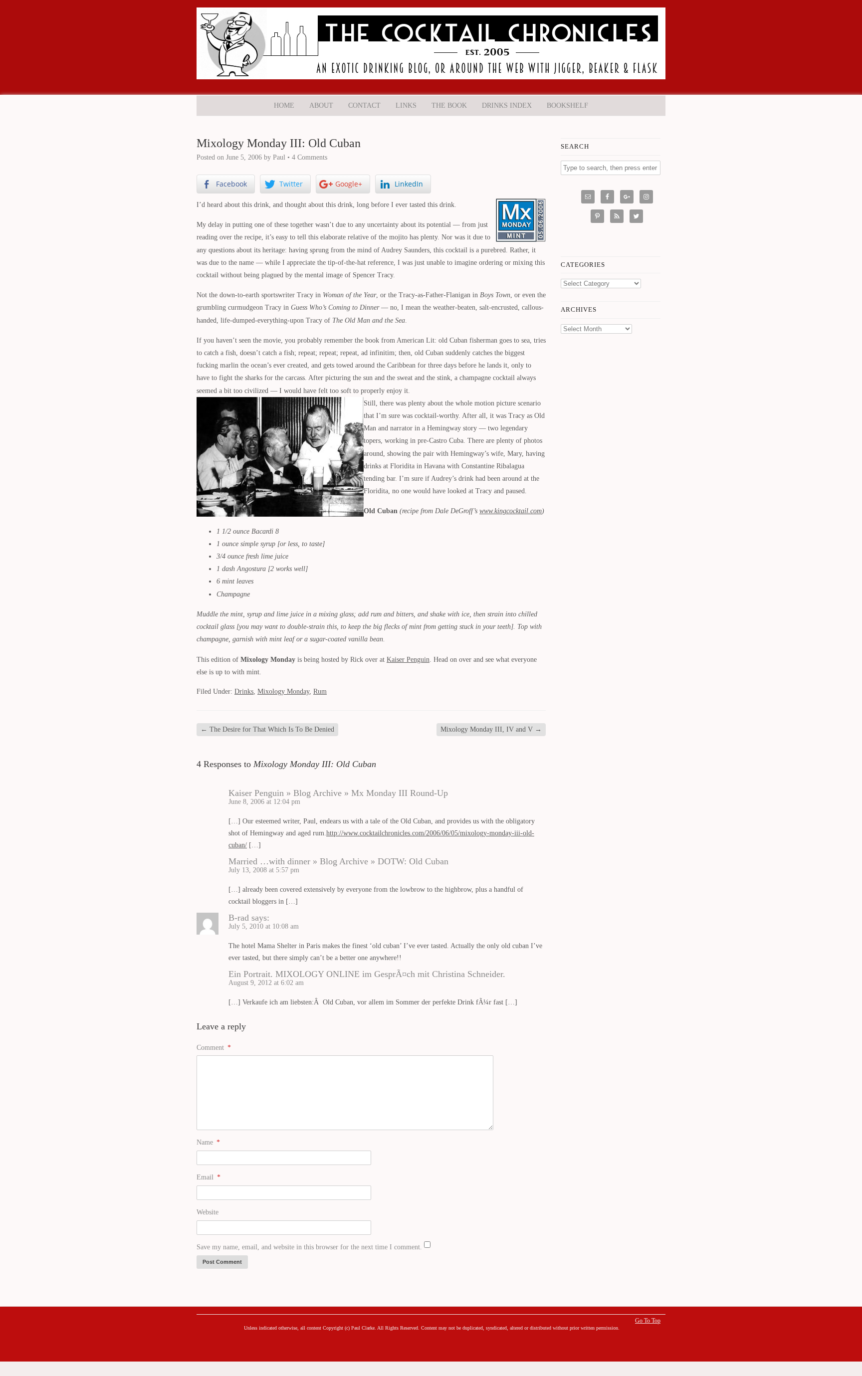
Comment (214, 1047)
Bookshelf (567, 105)
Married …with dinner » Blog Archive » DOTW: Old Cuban (338, 861)
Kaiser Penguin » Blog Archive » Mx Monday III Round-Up (338, 793)
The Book (449, 105)
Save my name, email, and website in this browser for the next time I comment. (309, 1247)
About (321, 105)
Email (208, 1177)
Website (207, 1212)
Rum (320, 691)
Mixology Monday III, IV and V (491, 729)
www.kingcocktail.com (510, 511)
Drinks (243, 691)
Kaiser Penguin (408, 659)
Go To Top (647, 1320)
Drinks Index (507, 105)
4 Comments (309, 157)
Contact (364, 105)
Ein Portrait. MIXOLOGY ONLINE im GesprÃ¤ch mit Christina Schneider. (366, 974)
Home (284, 105)
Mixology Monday (283, 691)
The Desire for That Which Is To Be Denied (267, 729)
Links (406, 105)
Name (208, 1142)
